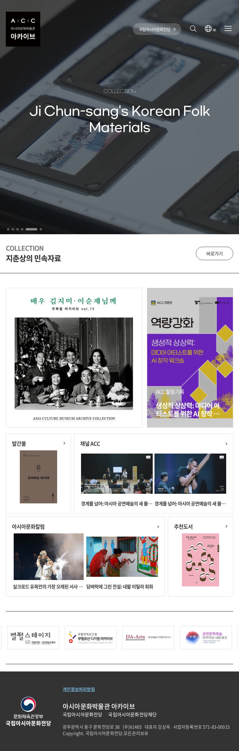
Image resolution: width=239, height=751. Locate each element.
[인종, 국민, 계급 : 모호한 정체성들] (200, 561)
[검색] (193, 29)
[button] (8, 229)
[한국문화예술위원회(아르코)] (91, 637)
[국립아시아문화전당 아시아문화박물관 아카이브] (23, 29)
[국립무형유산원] (33, 637)
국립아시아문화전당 (155, 29)
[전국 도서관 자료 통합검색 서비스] (206, 637)
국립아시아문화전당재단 (132, 714)
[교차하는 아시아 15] (38, 478)
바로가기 (214, 253)
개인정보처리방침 (79, 689)
